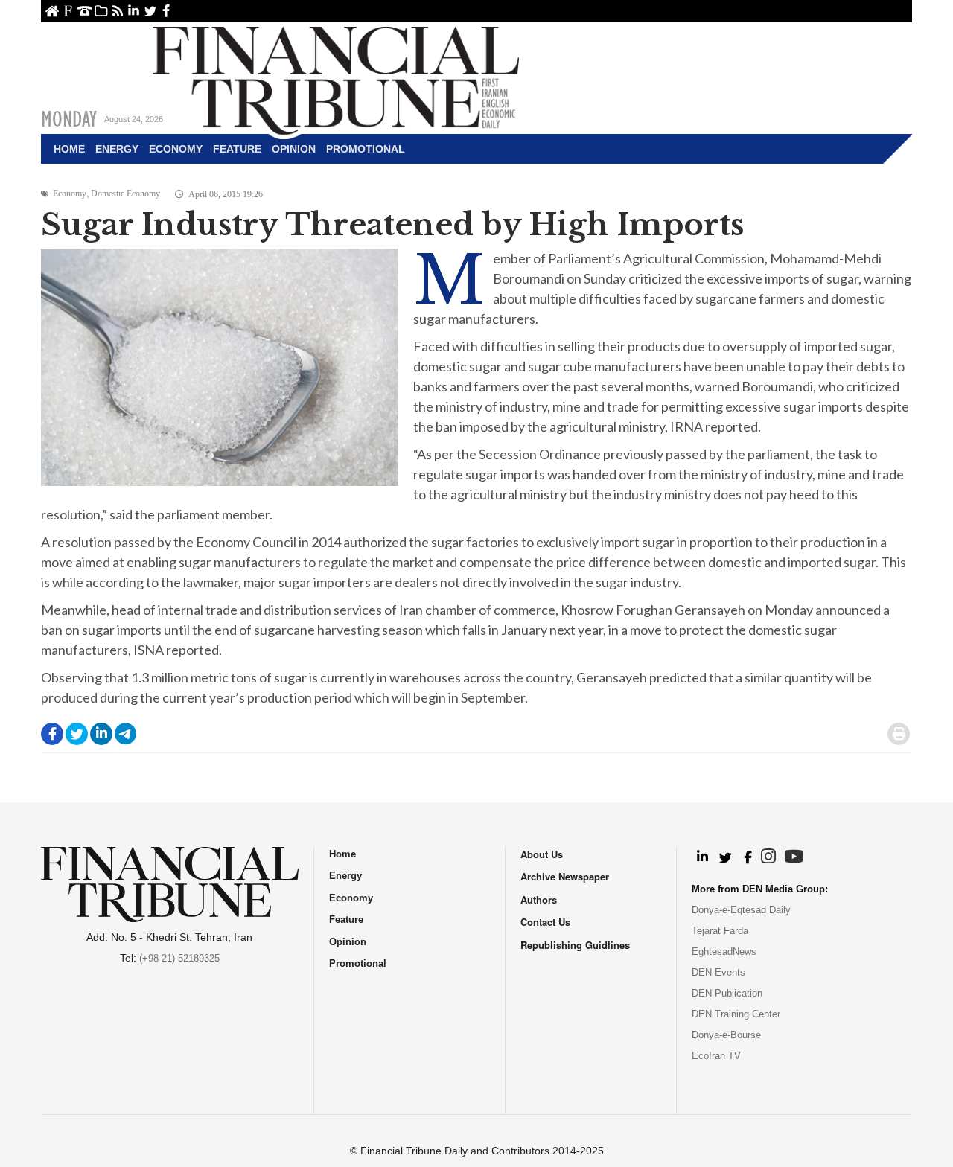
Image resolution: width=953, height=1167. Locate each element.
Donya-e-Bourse (726, 1034)
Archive (101, 10)
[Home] (336, 79)
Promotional (365, 149)
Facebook (166, 10)
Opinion (294, 149)
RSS (117, 10)
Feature (237, 149)
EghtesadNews (724, 951)
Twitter (150, 10)
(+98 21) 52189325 (179, 958)
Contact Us (84, 10)
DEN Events (718, 972)
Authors (538, 899)
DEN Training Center (736, 1014)
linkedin (133, 10)
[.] (702, 857)
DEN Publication (727, 993)
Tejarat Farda (720, 930)
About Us (68, 10)
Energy (116, 149)
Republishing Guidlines (575, 945)
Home (51, 10)
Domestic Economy (125, 193)
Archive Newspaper (564, 876)
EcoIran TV (716, 1055)
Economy (176, 149)
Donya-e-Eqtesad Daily (741, 909)
